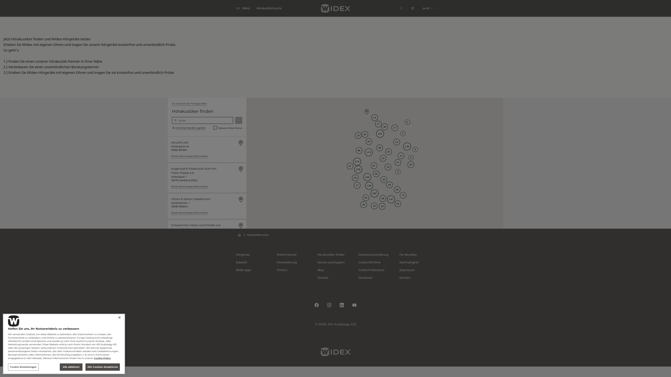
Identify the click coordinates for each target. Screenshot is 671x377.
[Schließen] (119, 317)
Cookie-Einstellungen (23, 366)
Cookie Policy (102, 358)
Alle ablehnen (71, 366)
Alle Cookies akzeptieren (102, 366)
